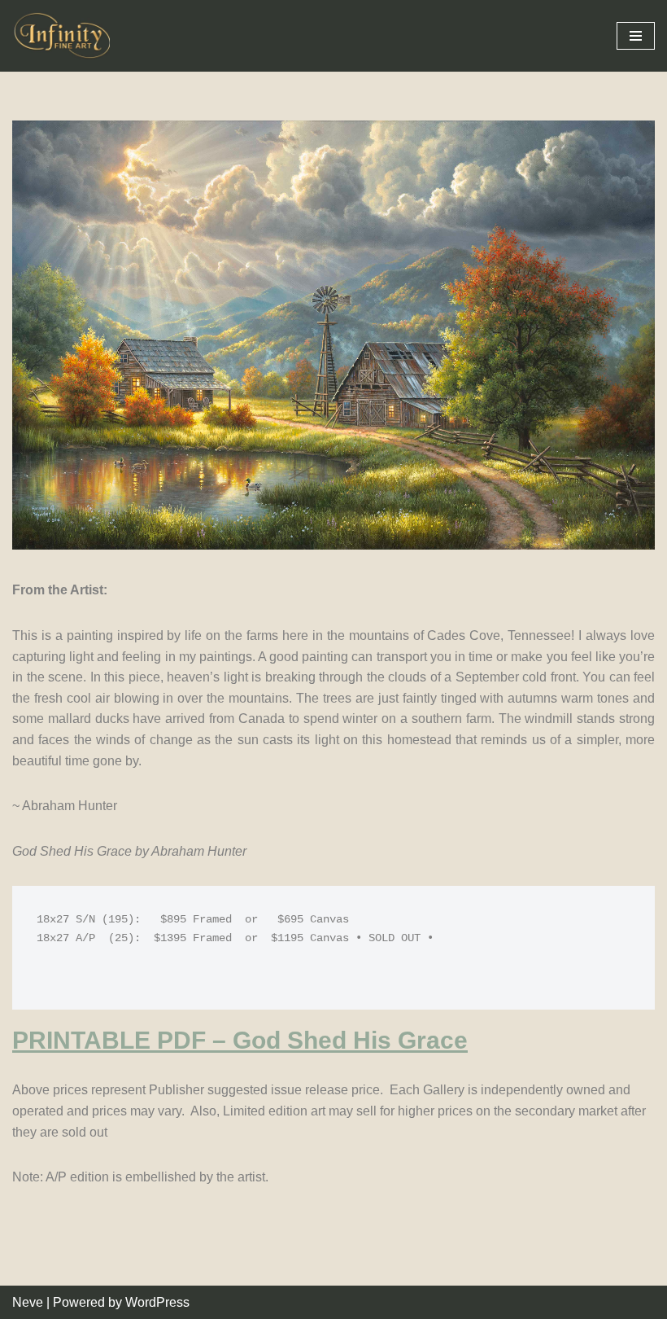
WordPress (157, 1302)
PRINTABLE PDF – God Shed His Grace (240, 1040)
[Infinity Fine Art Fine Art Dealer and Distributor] (65, 35)
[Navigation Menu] (636, 36)
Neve (27, 1302)
